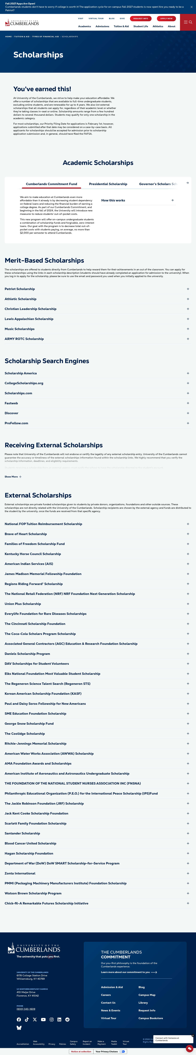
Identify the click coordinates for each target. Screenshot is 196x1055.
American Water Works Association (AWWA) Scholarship (49, 753)
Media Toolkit (114, 1042)
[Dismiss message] (193, 1035)
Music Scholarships (20, 329)
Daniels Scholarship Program (27, 654)
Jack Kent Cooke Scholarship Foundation (36, 813)
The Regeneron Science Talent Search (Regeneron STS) (47, 684)
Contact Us (108, 1002)
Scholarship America (21, 373)
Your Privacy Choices (107, 1051)
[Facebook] (19, 1020)
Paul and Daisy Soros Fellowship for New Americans (45, 704)
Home (8, 36)
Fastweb (11, 403)
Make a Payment (102, 1042)
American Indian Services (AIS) (29, 564)
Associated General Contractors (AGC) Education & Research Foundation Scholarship (71, 644)
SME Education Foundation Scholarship (35, 713)
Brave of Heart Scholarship (26, 534)
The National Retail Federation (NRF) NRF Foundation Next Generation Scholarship (70, 594)
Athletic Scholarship (20, 299)
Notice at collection (81, 1051)
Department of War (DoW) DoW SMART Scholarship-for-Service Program (62, 863)
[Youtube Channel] (43, 1020)
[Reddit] (67, 1020)
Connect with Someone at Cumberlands (167, 1039)
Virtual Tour (96, 18)
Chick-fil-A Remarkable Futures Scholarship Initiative (46, 903)
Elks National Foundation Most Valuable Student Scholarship (52, 674)
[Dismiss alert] (191, 7)
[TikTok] (27, 1020)
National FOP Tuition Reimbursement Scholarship (43, 524)
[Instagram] (51, 1020)
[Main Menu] (188, 22)
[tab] (51, 184)
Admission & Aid (112, 987)
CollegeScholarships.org (24, 383)
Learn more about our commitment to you (125, 972)
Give (122, 18)
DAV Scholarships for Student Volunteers (37, 664)
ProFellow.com (16, 423)
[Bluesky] (19, 1028)
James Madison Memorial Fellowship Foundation (43, 574)
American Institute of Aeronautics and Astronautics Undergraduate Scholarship (67, 773)
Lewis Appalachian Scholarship (29, 319)
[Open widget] (189, 1048)
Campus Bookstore (151, 1018)
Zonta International (20, 873)
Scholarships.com (18, 393)
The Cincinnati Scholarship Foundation (35, 624)
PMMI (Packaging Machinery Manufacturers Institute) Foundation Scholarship (66, 883)
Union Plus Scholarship (23, 604)
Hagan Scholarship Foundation (29, 853)
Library (143, 1002)
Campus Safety (73, 1042)
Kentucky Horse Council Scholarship (33, 554)
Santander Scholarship (22, 833)
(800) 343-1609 (26, 1009)
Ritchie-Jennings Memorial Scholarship (35, 743)
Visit (80, 18)
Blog (112, 18)
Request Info (140, 18)
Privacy (52, 1044)
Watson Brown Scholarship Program (33, 893)
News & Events (110, 1010)
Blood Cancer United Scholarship (30, 843)
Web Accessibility (39, 1042)
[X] (35, 1020)
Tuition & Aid (21, 36)
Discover (11, 413)
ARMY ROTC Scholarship (24, 339)
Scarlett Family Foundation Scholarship (35, 823)
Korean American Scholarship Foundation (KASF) (43, 694)
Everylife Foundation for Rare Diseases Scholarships (46, 614)
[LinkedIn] (59, 1020)
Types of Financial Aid (45, 36)
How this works (113, 200)
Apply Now (166, 18)
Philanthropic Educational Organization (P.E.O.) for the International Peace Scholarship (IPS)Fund (81, 793)
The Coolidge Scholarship (25, 734)
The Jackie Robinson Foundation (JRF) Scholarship (44, 803)
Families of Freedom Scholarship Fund (35, 544)
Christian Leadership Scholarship (30, 309)
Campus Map (147, 995)
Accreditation (23, 1044)
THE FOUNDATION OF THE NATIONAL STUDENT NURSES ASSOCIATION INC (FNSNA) (73, 783)
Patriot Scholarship (20, 289)
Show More (11, 477)
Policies (62, 1044)
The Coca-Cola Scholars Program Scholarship (40, 634)
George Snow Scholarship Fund (29, 723)
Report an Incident (87, 1042)
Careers (106, 995)
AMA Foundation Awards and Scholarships (38, 763)
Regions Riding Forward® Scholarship (34, 584)
